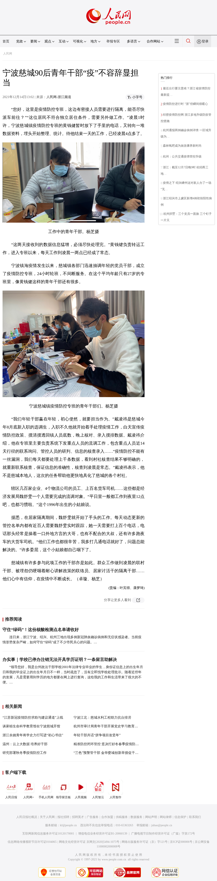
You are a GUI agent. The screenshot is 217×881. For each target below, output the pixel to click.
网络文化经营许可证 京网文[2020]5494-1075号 (89, 841)
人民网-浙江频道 (58, 97)
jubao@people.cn (161, 825)
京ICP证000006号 (181, 841)
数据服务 (136, 817)
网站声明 (151, 817)
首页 (6, 41)
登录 (205, 41)
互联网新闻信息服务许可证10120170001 (48, 833)
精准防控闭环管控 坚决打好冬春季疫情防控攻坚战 (111, 744)
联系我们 (195, 817)
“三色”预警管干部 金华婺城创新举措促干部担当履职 (113, 753)
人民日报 (11, 797)
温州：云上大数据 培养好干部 (25, 744)
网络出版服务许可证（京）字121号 (145, 841)
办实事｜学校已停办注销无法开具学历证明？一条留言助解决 (60, 659)
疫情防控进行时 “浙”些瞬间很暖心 (185, 103)
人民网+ (28, 797)
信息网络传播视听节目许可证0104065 (32, 841)
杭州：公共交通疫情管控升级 (182, 156)
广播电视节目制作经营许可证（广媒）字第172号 (163, 833)
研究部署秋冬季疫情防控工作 (25, 753)
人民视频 (81, 797)
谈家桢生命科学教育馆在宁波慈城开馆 (31, 726)
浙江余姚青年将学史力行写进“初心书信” (33, 735)
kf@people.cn (68, 825)
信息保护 (180, 817)
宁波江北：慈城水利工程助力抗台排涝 (102, 717)
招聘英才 (78, 817)
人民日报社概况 (26, 817)
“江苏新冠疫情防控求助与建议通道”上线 (33, 717)
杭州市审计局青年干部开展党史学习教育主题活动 (111, 726)
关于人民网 (47, 817)
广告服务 (93, 817)
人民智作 (115, 797)
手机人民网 (46, 797)
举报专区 (113, 41)
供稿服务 (122, 817)
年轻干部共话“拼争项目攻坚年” (97, 735)
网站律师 (166, 817)
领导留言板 (63, 797)
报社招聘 (63, 817)
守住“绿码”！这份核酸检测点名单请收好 (41, 629)
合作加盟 (107, 817)
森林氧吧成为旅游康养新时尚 (182, 145)
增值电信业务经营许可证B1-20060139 (102, 833)
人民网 (7, 53)
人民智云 (98, 797)
